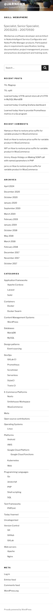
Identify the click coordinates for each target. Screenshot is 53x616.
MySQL (10, 338)
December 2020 (12, 192)
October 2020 (11, 197)
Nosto (10, 396)
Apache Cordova (15, 285)
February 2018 (11, 247)
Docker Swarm (14, 311)
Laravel (10, 290)
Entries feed (10, 580)
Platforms (9, 435)
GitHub (10, 535)
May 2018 (8, 236)
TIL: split (8, 90)
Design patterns (12, 344)
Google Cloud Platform (18, 450)
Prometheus (13, 365)
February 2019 (11, 219)
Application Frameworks (15, 280)
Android (11, 439)
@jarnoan (14, 4)
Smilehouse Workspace (18, 401)
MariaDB (11, 333)
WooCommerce (15, 407)
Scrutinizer (12, 370)
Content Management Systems (19, 317)
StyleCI (10, 380)
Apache (11, 551)
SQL (9, 497)
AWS (9, 444)
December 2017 (11, 252)
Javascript (12, 482)
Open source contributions (17, 419)
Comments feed (12, 585)
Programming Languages (16, 472)
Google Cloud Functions (22, 454)
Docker (10, 306)
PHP (9, 487)
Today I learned (11, 514)
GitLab (10, 540)
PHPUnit (11, 508)
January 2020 (10, 203)
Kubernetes (13, 460)
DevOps (8, 355)
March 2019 (9, 214)
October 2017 (10, 263)
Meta (6, 413)
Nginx (10, 556)
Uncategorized (11, 520)
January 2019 (10, 225)
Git (8, 530)
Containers (9, 301)
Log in (7, 574)
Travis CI (11, 385)
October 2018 (10, 230)
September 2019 (12, 208)
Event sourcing (14, 348)
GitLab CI (11, 359)
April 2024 (9, 186)
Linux (10, 429)
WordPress (12, 322)
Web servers (10, 547)
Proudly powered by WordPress (17, 609)
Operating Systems (13, 424)
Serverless (12, 375)
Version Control (11, 525)
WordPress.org (11, 591)
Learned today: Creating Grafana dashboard (25, 105)
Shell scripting (14, 492)
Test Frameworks (12, 504)
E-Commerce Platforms (15, 392)
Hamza (7, 130)
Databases (9, 328)
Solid (9, 295)
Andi (6, 139)
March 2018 (9, 241)
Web (9, 466)
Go (8, 476)
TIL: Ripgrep (10, 85)
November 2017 (11, 258)
